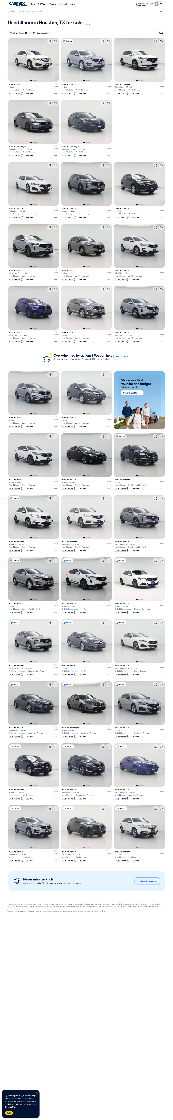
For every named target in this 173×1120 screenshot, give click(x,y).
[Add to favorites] (55, 41)
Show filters (20, 33)
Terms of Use (10, 1107)
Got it (9, 1113)
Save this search (148, 880)
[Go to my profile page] (159, 4)
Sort (161, 33)
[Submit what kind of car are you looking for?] (161, 11)
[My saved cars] (151, 4)
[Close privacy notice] (37, 1093)
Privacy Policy (14, 1104)
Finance (53, 4)
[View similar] (49, 41)
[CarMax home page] (18, 4)
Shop (32, 4)
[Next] (56, 60)
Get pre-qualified (130, 392)
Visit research (122, 356)
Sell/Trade (42, 4)
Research (63, 4)
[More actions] (55, 93)
